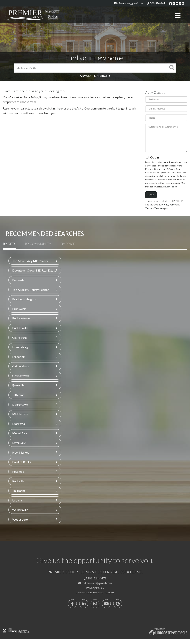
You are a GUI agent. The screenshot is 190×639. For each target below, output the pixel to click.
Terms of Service (154, 208)
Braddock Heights (24, 299)
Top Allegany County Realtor (30, 289)
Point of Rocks (21, 462)
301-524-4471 (158, 3)
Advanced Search (94, 75)
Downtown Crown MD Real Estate (34, 270)
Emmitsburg (20, 347)
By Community (38, 244)
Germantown (20, 375)
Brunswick (19, 308)
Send (151, 194)
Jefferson (18, 395)
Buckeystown (21, 318)
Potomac (18, 471)
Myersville (19, 442)
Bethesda (18, 280)
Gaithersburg (20, 366)
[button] (171, 68)
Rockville (18, 481)
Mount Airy (19, 433)
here (60, 108)
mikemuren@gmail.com (130, 3)
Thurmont (18, 490)
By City (9, 244)
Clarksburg (19, 337)
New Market (20, 452)
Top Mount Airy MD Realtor (30, 261)
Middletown (20, 414)
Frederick (18, 356)
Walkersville (20, 509)
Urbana (17, 500)
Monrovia (18, 423)
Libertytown (20, 404)
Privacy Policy (169, 186)
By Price (68, 244)
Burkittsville (20, 328)
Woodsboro (20, 519)
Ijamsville (18, 385)
